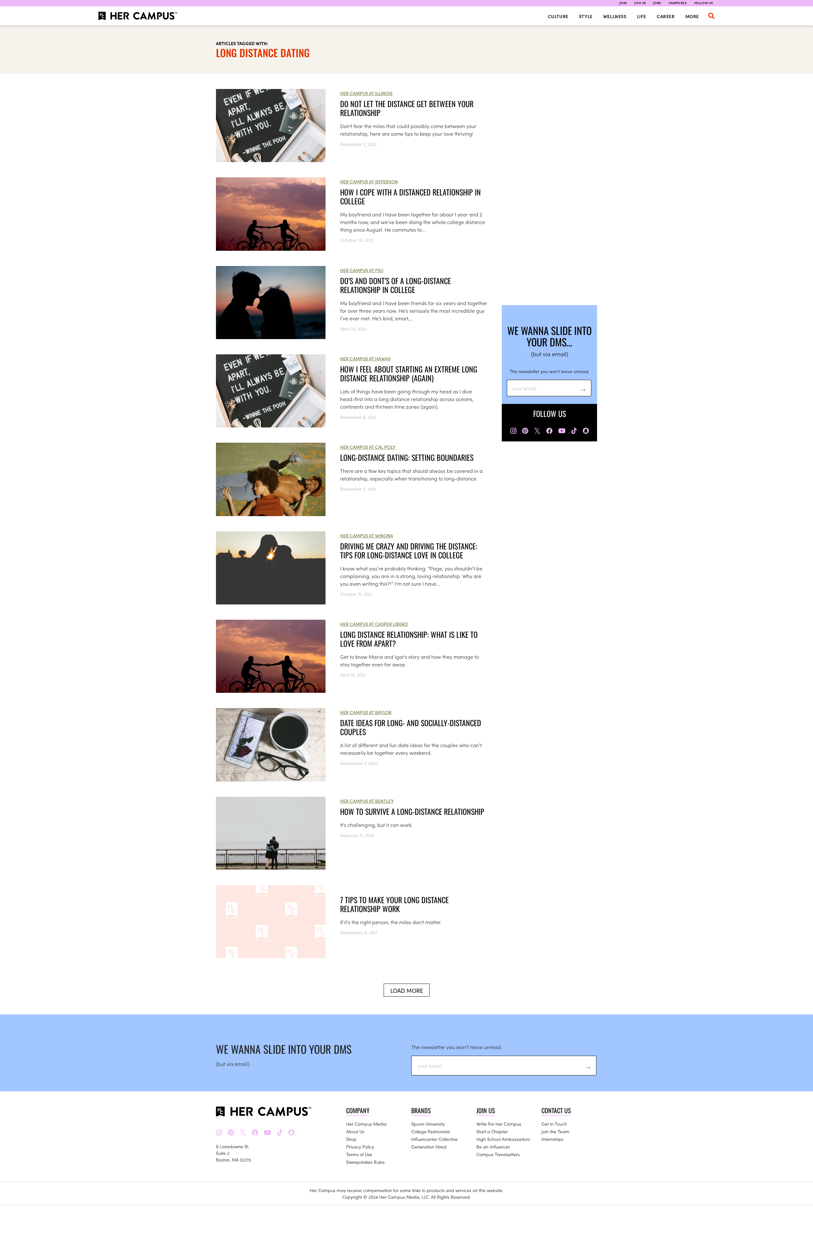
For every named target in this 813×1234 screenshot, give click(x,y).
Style (586, 16)
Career (666, 16)
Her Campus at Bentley (367, 800)
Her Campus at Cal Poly (367, 446)
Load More (406, 990)
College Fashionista (430, 1131)
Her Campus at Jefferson (369, 181)
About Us (355, 1131)
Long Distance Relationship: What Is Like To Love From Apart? (409, 639)
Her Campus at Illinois (366, 93)
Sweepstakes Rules (365, 1162)
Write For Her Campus (498, 1124)
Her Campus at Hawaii (365, 358)
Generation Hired (429, 1146)
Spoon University (428, 1124)
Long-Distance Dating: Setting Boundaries (407, 457)
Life (641, 16)
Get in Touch (554, 1124)
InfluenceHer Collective (434, 1139)
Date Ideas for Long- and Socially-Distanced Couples (410, 727)
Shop (351, 1139)
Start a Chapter (492, 1131)
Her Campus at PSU (361, 270)
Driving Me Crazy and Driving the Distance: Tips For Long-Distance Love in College (408, 550)
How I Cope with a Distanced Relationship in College (410, 196)
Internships (552, 1139)
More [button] (692, 16)
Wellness (615, 16)
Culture (558, 16)
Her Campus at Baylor (366, 712)
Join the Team (555, 1131)
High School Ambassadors (503, 1139)
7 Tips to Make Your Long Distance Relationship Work (394, 904)
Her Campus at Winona (366, 535)
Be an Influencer (493, 1146)
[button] (711, 16)
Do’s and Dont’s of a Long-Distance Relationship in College (395, 285)
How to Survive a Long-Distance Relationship (412, 811)
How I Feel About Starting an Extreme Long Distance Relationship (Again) (408, 373)
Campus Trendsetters (498, 1154)
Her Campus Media (366, 1124)
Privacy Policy (360, 1146)
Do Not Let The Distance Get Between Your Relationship (407, 108)
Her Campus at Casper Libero (374, 623)
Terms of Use (359, 1154)
